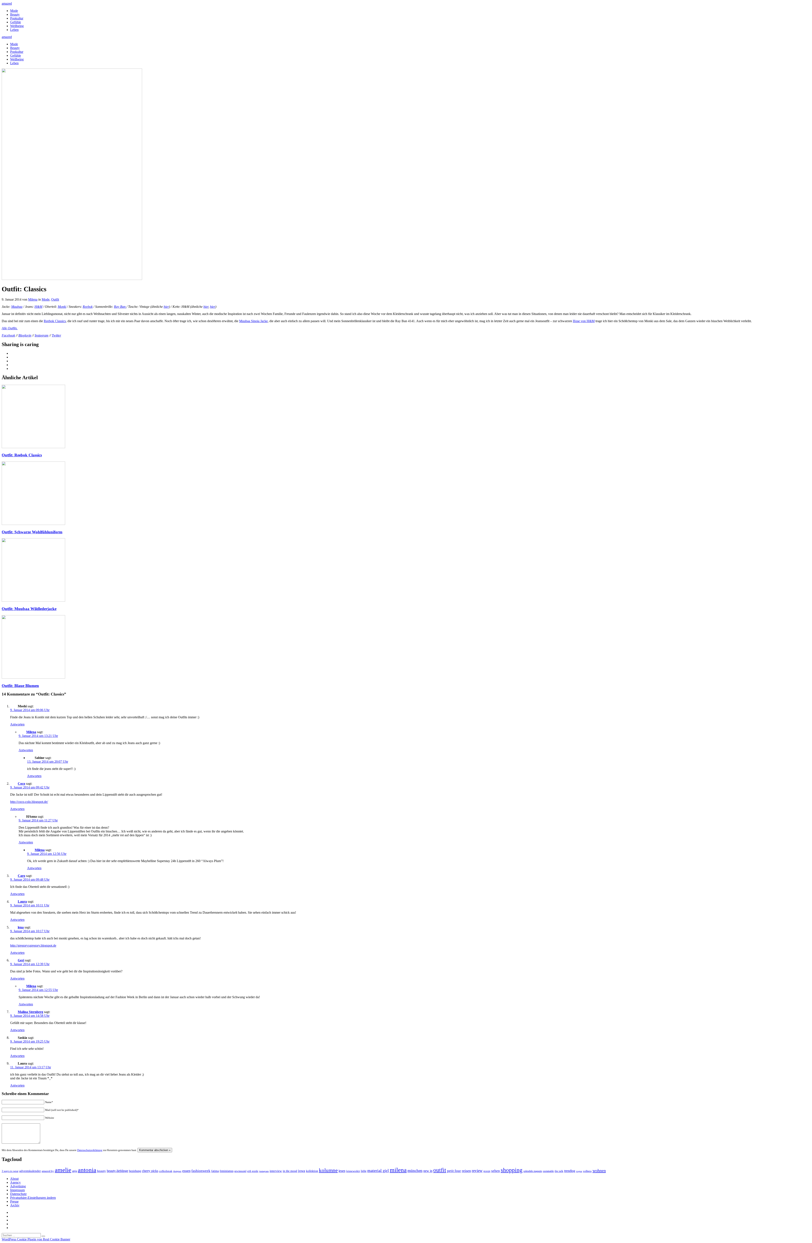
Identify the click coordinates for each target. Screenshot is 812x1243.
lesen (342, 1171)
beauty (101, 1171)
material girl (378, 1170)
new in (427, 1171)
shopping (512, 1170)
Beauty (15, 14)
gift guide (252, 1171)
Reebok (88, 306)
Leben (14, 29)
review (477, 1170)
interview (276, 1171)
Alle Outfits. (10, 328)
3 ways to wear (10, 1171)
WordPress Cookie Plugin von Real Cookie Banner (36, 1239)
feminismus (226, 1171)
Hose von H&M (584, 321)
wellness (587, 1171)
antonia (87, 1169)
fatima (215, 1171)
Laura (22, 901)
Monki (62, 306)
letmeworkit (353, 1171)
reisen (466, 1171)
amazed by (48, 1171)
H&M (38, 306)
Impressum (17, 1190)
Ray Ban (120, 306)
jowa (301, 1171)
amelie (63, 1169)
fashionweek (200, 1171)
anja (74, 1171)
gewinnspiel (240, 1171)
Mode (14, 10)
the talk (559, 1171)
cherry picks (150, 1171)
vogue (579, 1171)
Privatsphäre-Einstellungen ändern (33, 1197)
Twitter (56, 335)
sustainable (548, 1171)
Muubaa (16, 306)
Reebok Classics (55, 321)
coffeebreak (165, 1171)
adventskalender (30, 1171)
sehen (495, 1171)
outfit (439, 1170)
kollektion (312, 1171)
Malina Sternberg (30, 1012)
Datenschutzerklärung (89, 1150)
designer (177, 1171)
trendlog (569, 1171)
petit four (454, 1171)
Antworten (17, 724)
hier (166, 306)
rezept (486, 1171)
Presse (14, 1201)
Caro (21, 875)
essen (186, 1171)
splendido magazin (532, 1171)
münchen (414, 1170)
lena (21, 927)
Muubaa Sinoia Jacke (253, 321)
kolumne (328, 1170)
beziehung (135, 1171)
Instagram (41, 335)
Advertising (18, 1186)
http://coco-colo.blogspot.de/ (29, 802)
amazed (7, 3)
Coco (21, 783)
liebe (363, 1171)
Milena (32, 299)
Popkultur (16, 18)
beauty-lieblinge (117, 1171)
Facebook (8, 335)
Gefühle (15, 22)
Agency (15, 1182)
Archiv (14, 1205)
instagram (264, 1171)
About (14, 1178)
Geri (21, 960)
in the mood (290, 1171)
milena (398, 1169)
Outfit (55, 299)
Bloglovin (24, 335)
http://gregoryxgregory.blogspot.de (33, 945)
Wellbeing (17, 26)
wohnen (599, 1170)
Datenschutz (18, 1194)
